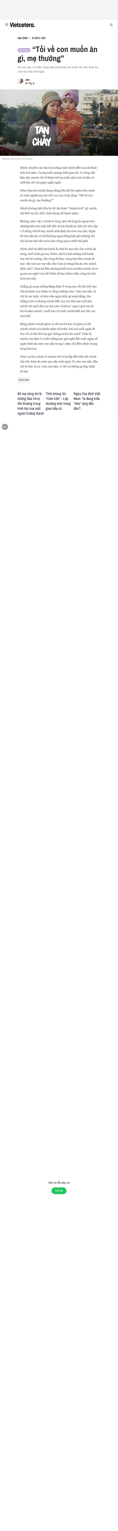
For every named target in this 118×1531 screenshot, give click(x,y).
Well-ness (24, 50)
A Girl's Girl (38, 38)
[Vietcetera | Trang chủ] (22, 25)
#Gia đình (24, 380)
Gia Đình (23, 38)
